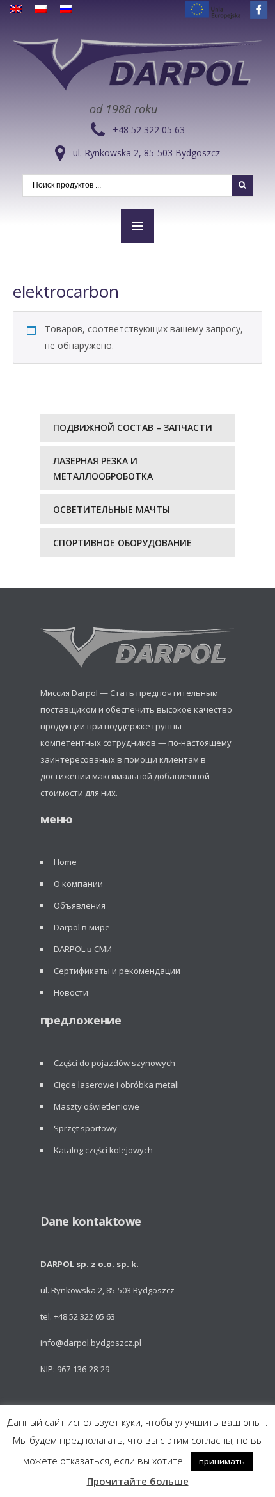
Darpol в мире (82, 927)
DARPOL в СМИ (83, 949)
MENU (137, 226)
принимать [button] (222, 1461)
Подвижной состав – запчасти (132, 427)
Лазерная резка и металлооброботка (103, 468)
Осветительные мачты (111, 509)
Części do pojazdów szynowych (114, 1063)
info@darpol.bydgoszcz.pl (90, 1342)
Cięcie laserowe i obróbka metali (116, 1084)
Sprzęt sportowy (85, 1128)
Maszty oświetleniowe (96, 1106)
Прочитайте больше (138, 1481)
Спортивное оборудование (122, 543)
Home (65, 862)
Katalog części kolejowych (103, 1150)
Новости (71, 992)
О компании (78, 883)
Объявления (80, 905)
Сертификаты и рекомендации (117, 970)
